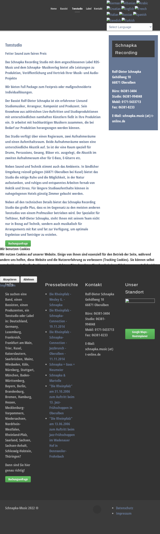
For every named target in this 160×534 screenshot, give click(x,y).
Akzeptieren (9, 279)
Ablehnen (29, 279)
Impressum (7, 285)
